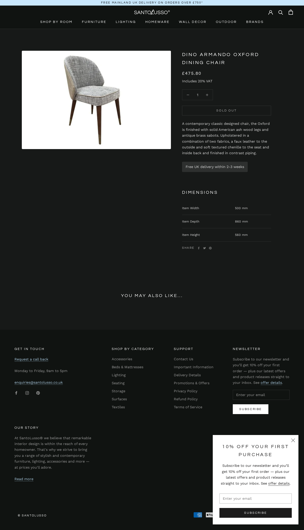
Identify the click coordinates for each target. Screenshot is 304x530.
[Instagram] (27, 393)
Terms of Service (188, 407)
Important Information (193, 367)
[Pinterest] (210, 248)
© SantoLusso (32, 515)
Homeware (157, 22)
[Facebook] (198, 248)
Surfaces (119, 399)
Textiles (118, 407)
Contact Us (183, 359)
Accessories (122, 359)
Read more (23, 479)
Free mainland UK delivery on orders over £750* (152, 2)
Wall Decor (193, 22)
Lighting (126, 22)
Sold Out (226, 110)
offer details (279, 483)
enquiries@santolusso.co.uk (38, 382)
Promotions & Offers (191, 383)
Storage (118, 391)
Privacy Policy (185, 391)
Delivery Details (187, 375)
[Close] (293, 440)
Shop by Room (56, 22)
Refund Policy (186, 399)
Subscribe (255, 512)
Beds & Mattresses (127, 367)
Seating (118, 383)
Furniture (94, 22)
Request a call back (31, 359)
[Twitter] (204, 248)
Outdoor (226, 22)
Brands (255, 22)
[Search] (280, 12)
